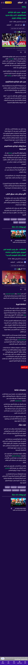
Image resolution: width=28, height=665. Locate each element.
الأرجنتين (7, 468)
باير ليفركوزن (18, 400)
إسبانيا (10, 153)
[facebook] (15, 32)
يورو (25, 315)
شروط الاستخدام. (17, 659)
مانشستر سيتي (22, 339)
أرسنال (19, 293)
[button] (14, 6)
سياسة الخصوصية (24, 659)
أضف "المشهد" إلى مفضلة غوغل (17, 28)
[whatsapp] (19, 32)
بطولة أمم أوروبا (16, 456)
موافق (2, 658)
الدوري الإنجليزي (10, 293)
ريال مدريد (10, 59)
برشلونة (9, 75)
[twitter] (17, 32)
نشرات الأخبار (8, 2)
